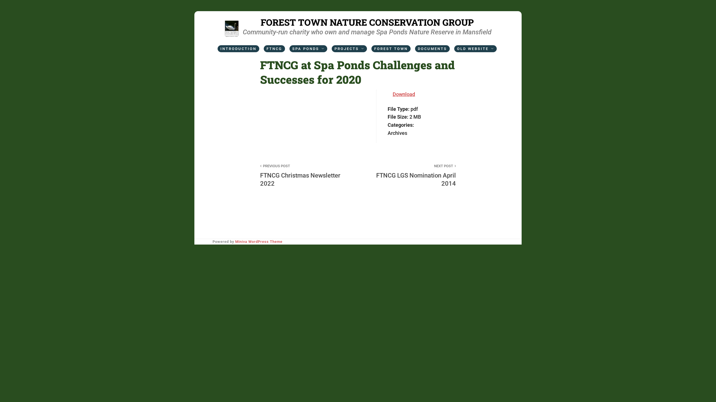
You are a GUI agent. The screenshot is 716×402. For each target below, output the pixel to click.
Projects (347, 49)
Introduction (238, 49)
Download (404, 94)
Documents (432, 49)
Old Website (473, 49)
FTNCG (274, 49)
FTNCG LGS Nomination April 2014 (416, 175)
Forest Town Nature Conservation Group (367, 22)
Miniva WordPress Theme (258, 242)
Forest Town (391, 49)
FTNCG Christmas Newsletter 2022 (300, 175)
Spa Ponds (305, 49)
